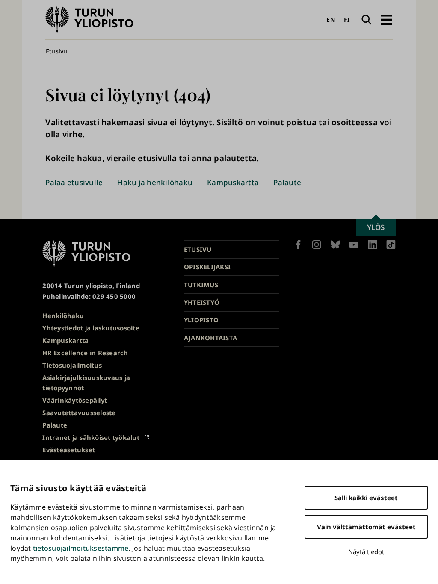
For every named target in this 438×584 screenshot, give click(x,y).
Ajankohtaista (210, 337)
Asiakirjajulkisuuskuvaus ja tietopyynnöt (86, 382)
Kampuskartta (233, 182)
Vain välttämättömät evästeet (366, 526)
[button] (386, 20)
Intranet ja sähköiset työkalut (90, 437)
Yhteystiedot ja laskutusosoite (90, 328)
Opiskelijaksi (207, 267)
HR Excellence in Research (85, 352)
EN (330, 19)
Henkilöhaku (63, 315)
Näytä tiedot (366, 551)
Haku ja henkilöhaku (154, 182)
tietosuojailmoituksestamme (81, 548)
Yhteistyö (201, 302)
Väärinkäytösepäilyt (74, 400)
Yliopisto (201, 320)
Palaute (287, 182)
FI (347, 19)
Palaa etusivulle (74, 182)
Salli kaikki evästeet (366, 497)
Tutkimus (201, 284)
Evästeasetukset (68, 449)
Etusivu (57, 51)
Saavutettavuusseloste (78, 412)
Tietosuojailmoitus (72, 365)
